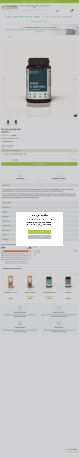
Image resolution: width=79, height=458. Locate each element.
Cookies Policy (39, 226)
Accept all (39, 232)
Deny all (39, 237)
